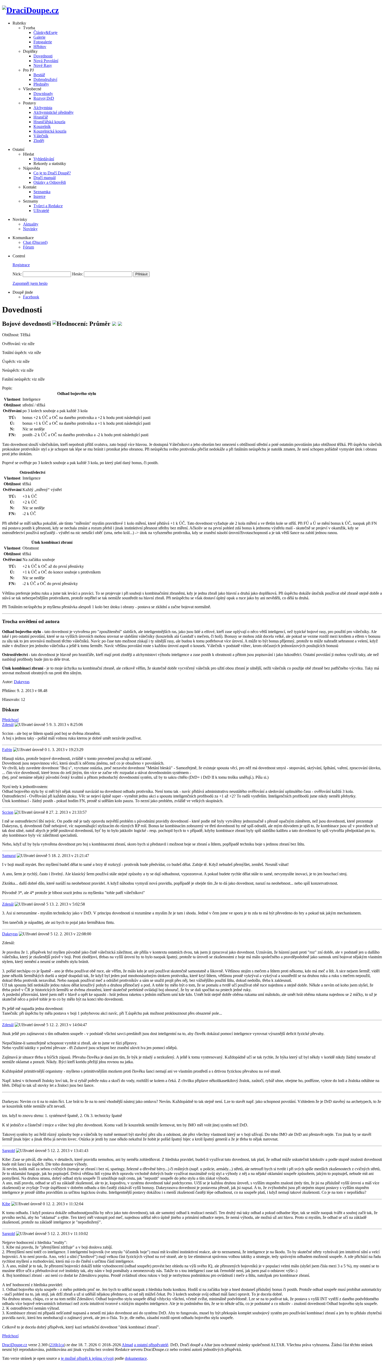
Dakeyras (22, 681)
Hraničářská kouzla (49, 122)
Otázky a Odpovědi (49, 182)
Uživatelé (41, 210)
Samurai (9, 855)
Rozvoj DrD (43, 98)
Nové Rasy (42, 65)
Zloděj (38, 140)
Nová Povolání (45, 60)
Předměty (41, 84)
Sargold (8, 1150)
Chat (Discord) (35, 242)
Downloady (43, 93)
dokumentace (136, 1358)
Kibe (6, 1204)
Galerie (39, 37)
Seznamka (41, 192)
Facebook (31, 297)
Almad (127, 1345)
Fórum (28, 247)
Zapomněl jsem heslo (30, 283)
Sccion (7, 812)
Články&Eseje (45, 32)
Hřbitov (39, 46)
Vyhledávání (43, 159)
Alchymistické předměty (53, 112)
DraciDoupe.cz (14, 1345)
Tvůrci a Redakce (48, 206)
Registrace (21, 265)
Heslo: (77, 274)
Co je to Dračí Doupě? (52, 173)
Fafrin (7, 749)
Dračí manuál (44, 177)
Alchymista (42, 107)
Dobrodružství (45, 79)
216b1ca (57, 1345)
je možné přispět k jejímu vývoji (87, 1358)
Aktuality (30, 224)
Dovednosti (43, 56)
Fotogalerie (42, 42)
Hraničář (40, 117)
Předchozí (10, 720)
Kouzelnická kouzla (49, 131)
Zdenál (8, 724)
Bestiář (39, 75)
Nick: (17, 274)
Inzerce (39, 196)
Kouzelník (42, 126)
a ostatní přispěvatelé (151, 1345)
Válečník (40, 136)
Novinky (30, 229)
